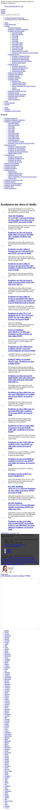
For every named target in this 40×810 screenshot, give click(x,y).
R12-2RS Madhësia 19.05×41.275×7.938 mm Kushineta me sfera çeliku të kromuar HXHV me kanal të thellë (21, 489)
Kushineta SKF (12, 98)
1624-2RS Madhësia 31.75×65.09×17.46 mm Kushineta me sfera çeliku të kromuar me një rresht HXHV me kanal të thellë (21, 219)
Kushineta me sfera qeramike (20, 58)
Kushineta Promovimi (14, 28)
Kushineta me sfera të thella (16, 31)
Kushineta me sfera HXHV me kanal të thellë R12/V (19, 475)
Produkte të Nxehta (20, 557)
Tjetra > (7, 533)
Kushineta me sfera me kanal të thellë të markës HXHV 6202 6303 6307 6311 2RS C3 (21, 282)
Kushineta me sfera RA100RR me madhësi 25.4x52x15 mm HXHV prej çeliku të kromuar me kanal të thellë (21, 462)
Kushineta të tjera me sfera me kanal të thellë (25, 53)
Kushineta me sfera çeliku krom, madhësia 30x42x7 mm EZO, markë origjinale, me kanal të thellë (21, 349)
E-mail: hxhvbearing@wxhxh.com (14, 544)
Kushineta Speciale (13, 76)
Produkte (7, 26)
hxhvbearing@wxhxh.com (16, 18)
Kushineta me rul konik (19, 66)
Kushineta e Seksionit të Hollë (21, 56)
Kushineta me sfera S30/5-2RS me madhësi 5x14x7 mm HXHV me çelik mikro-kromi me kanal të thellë (21, 445)
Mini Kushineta (5, 559)
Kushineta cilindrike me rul (20, 68)
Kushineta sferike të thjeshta (16, 96)
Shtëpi (6, 23)
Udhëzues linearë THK (19, 84)
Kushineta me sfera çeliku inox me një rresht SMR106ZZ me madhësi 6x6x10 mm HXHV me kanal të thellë (21, 395)
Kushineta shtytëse (13, 93)
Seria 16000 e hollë (17, 48)
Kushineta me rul (13, 64)
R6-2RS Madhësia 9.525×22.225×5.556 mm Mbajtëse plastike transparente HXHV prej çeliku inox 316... (21, 506)
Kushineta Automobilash (15, 74)
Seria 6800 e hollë (17, 44)
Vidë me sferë (16, 89)
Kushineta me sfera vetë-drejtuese (22, 61)
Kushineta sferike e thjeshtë (23, 562)
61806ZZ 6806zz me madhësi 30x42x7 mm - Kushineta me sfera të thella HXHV (21, 361)
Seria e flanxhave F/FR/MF (20, 51)
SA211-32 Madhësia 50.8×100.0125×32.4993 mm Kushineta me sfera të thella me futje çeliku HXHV (20, 333)
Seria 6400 (15, 41)
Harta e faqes (30, 557)
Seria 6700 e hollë (17, 43)
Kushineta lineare (13, 79)
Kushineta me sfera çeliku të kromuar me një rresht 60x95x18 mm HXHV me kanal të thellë (20, 251)
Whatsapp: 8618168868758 (12, 546)
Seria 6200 (15, 38)
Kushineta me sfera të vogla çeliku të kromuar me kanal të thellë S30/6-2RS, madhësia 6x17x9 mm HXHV (21, 429)
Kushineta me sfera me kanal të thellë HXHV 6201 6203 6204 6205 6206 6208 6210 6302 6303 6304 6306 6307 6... (21, 379)
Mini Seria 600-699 (17, 34)
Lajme (6, 101)
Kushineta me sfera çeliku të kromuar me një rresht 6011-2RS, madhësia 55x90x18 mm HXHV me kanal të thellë (21, 267)
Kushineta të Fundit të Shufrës (17, 94)
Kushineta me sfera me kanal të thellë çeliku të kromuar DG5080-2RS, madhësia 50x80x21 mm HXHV (21, 236)
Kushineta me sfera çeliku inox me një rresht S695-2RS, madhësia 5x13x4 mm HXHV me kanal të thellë (21, 412)
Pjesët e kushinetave (14, 99)
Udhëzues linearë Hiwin (19, 83)
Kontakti (7, 104)
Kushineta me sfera (13, 54)
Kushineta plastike (17, 49)
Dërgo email (4, 574)
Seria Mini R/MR (17, 33)
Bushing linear (16, 81)
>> (11, 533)
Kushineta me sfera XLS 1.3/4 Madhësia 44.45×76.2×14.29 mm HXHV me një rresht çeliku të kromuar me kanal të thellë (20, 316)
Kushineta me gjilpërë (18, 69)
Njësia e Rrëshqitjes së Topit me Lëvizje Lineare (22, 177)
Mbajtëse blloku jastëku (19, 63)
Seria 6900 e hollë (17, 46)
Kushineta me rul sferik (19, 71)
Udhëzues (10, 557)
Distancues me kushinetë (15, 73)
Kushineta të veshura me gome (17, 91)
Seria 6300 (15, 39)
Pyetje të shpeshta (9, 103)
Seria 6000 (15, 36)
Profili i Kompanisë (10, 24)
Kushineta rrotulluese (14, 78)
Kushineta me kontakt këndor (20, 59)
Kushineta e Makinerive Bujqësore (18, 29)
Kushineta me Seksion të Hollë (20, 559)
